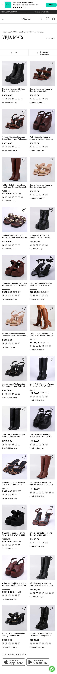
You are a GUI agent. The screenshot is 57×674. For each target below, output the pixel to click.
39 (6, 99)
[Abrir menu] (3, 19)
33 (31, 492)
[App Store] (13, 662)
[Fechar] (2, 5)
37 (13, 99)
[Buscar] (41, 19)
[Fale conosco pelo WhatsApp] (52, 669)
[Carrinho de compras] (53, 19)
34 (22, 99)
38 (9, 99)
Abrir (51, 5)
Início (4, 32)
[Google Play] (37, 662)
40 (3, 99)
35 (19, 99)
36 (16, 99)
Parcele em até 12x (38, 12)
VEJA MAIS (12, 32)
